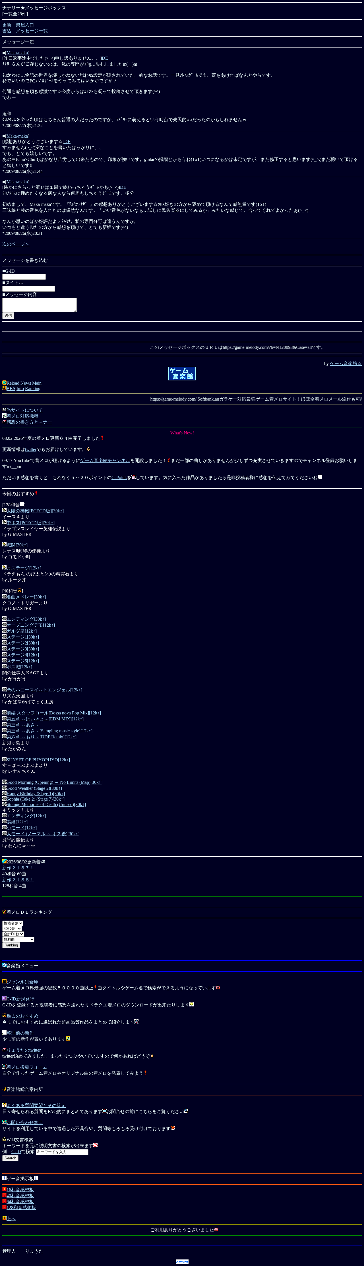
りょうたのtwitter (24, 1050)
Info (20, 388)
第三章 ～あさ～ (23, 724)
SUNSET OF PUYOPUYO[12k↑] (38, 759)
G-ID (16, 1151)
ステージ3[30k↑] (23, 649)
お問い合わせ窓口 (25, 1122)
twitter (30, 449)
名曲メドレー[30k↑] (26, 596)
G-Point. (119, 477)
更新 (6, 24)
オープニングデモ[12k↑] (31, 625)
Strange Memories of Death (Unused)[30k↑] (46, 804)
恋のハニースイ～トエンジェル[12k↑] (44, 689)
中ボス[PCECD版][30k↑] (31, 522)
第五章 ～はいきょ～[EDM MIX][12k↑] (45, 718)
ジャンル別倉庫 (22, 981)
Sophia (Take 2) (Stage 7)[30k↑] (36, 799)
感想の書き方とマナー (29, 422)
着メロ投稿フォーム (27, 1067)
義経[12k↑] (17, 821)
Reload (13, 383)
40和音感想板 (20, 1195)
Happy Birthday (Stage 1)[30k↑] (36, 793)
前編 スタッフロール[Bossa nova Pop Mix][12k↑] (54, 712)
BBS (11, 388)
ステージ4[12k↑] (23, 654)
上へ (11, 1218)
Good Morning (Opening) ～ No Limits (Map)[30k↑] (54, 782)
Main (37, 383)
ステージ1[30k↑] (23, 637)
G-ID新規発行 (20, 998)
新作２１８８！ (18, 879)
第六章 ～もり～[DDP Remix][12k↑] (41, 736)
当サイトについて (25, 410)
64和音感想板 (20, 1201)
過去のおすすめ (22, 1016)
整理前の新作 (20, 1033)
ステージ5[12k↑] (23, 660)
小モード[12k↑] (22, 827)
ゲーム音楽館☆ (346, 363)
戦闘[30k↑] (17, 544)
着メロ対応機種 (22, 416)
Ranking (32, 388)
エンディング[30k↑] (26, 619)
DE (105, 58)
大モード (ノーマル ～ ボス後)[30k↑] (43, 833)
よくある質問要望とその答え (36, 1105)
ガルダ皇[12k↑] (22, 631)
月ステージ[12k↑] (24, 567)
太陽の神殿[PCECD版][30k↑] (35, 510)
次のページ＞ (16, 244)
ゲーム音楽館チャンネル (105, 460)
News (25, 383)
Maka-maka (17, 52)
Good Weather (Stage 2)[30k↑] (34, 788)
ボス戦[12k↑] (19, 666)
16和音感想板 (20, 1189)
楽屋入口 (25, 24)
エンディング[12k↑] (26, 815)
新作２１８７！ (18, 867)
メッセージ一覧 (32, 30)
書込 (6, 30)
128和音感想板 (21, 1207)
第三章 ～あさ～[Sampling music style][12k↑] (49, 730)
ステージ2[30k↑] (23, 643)
